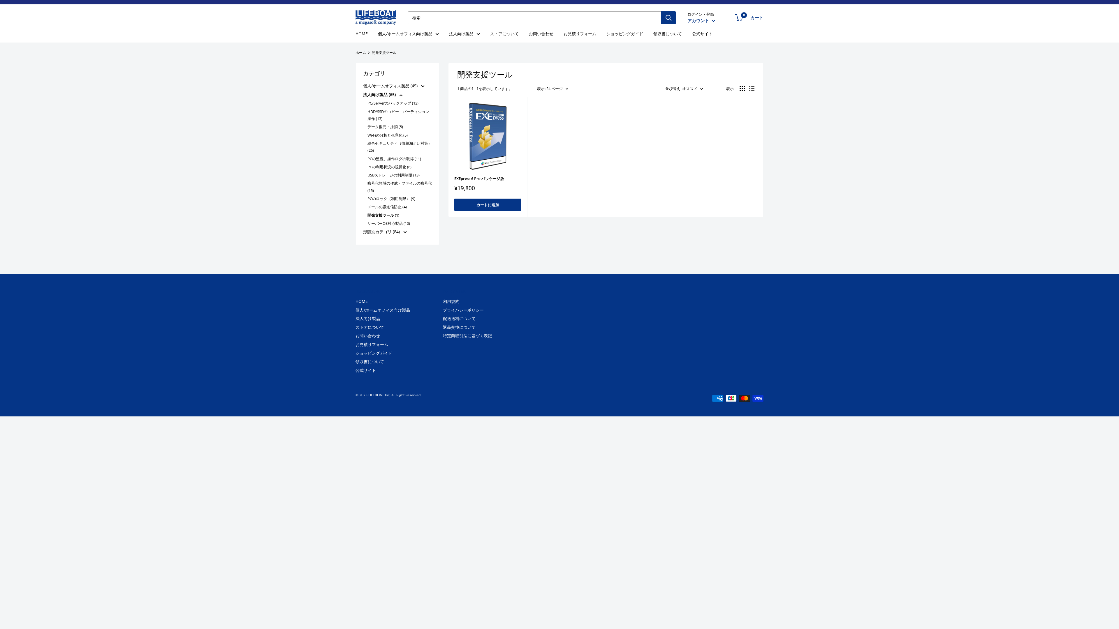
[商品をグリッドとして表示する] (742, 88)
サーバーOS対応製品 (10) (388, 223)
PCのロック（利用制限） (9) (391, 198)
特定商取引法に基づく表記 (467, 335)
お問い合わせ (541, 33)
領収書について (667, 33)
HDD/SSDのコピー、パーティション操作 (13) (398, 115)
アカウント (698, 20)
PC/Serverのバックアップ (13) (392, 103)
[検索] (668, 17)
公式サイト (702, 33)
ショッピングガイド (624, 33)
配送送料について (459, 318)
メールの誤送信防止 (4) (387, 206)
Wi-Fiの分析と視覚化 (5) (387, 135)
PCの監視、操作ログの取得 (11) (394, 158)
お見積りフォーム (580, 33)
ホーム (361, 52)
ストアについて (504, 33)
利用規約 (451, 301)
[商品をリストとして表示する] (751, 88)
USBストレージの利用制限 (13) (393, 175)
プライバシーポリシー (463, 310)
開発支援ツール (384, 52)
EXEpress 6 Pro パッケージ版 (479, 178)
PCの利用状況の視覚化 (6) (389, 166)
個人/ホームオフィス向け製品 (405, 33)
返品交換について (459, 327)
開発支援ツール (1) (383, 215)
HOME (362, 33)
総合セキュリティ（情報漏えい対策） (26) (399, 147)
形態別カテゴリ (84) (382, 231)
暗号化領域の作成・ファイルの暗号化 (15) (399, 187)
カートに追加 (487, 204)
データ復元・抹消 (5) (385, 126)
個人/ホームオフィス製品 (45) (391, 86)
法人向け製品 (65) (380, 94)
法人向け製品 (461, 33)
